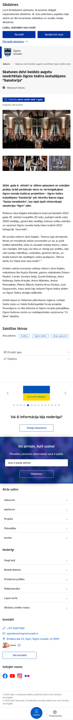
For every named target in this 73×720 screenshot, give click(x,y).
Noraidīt (19, 34)
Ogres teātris (40, 336)
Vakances (9, 500)
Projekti (8, 518)
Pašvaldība (10, 528)
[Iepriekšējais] (8, 393)
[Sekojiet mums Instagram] (19, 675)
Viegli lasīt (9, 560)
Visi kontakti (19, 655)
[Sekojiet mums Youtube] (12, 676)
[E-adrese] (9, 645)
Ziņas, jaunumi (60, 336)
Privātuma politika (14, 579)
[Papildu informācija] (19, 645)
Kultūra (24, 336)
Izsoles (8, 537)
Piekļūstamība (12, 588)
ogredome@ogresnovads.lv (22, 633)
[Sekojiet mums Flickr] (27, 676)
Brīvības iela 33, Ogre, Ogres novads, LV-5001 (33, 638)
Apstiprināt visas (54, 34)
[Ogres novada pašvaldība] (35, 56)
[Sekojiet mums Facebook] (5, 676)
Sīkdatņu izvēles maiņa (17, 607)
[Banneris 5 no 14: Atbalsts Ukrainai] (36, 393)
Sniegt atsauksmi (36, 427)
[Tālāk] (65, 393)
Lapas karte (10, 598)
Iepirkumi (9, 509)
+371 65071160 (15, 628)
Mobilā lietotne (12, 569)
